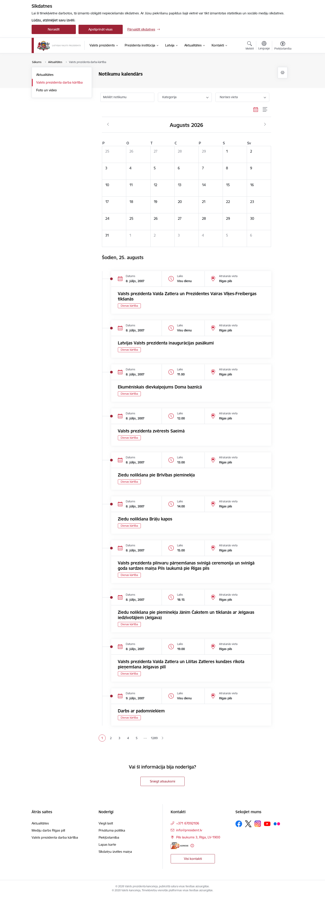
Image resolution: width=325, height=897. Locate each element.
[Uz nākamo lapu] (162, 738)
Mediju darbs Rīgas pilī (48, 830)
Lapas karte (107, 844)
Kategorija (169, 97)
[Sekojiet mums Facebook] (238, 823)
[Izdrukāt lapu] (282, 72)
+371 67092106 (187, 823)
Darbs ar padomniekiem (141, 710)
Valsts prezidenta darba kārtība (59, 82)
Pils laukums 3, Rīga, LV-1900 (198, 837)
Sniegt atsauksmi (162, 781)
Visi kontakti (193, 859)
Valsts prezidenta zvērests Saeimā (151, 431)
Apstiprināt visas (100, 29)
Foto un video (46, 90)
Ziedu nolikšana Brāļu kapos (145, 519)
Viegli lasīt (106, 823)
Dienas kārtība (129, 305)
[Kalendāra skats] (255, 110)
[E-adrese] (179, 845)
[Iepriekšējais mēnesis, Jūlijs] (108, 124)
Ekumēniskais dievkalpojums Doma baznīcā (160, 387)
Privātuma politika (112, 830)
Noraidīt (53, 29)
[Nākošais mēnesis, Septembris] (265, 124)
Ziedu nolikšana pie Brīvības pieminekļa (156, 475)
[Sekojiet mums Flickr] (276, 823)
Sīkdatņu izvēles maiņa (115, 851)
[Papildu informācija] (192, 845)
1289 (154, 738)
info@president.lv (189, 830)
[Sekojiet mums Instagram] (257, 823)
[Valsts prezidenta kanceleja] (59, 45)
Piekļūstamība (109, 837)
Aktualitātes (45, 75)
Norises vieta (229, 97)
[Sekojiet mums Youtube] (267, 823)
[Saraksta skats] (265, 110)
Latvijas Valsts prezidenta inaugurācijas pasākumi (166, 343)
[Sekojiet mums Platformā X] (248, 823)
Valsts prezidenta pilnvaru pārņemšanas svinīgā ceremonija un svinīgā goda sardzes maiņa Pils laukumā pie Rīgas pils (186, 565)
